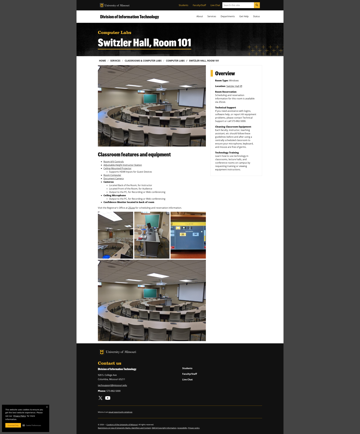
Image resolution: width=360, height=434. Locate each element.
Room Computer (112, 175)
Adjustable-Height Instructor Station (123, 165)
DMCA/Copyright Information (164, 428)
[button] (32, 425)
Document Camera (114, 178)
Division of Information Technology (129, 16)
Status (256, 16)
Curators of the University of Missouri (122, 424)
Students (183, 5)
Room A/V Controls (114, 161)
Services (211, 16)
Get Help (244, 16)
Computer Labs (175, 60)
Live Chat (215, 5)
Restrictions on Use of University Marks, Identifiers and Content (124, 428)
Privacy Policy (19, 416)
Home (102, 60)
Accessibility (182, 428)
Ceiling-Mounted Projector (117, 168)
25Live (131, 207)
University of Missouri (117, 5)
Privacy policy (194, 428)
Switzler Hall (233, 86)
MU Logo (102, 5)
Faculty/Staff (199, 5)
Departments (228, 16)
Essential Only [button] (13, 425)
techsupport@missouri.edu (112, 385)
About (199, 16)
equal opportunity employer (120, 412)
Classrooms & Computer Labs (143, 60)
